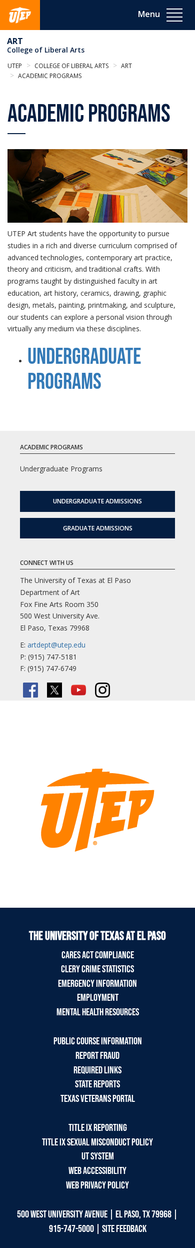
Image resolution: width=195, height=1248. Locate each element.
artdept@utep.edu (57, 645)
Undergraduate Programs (84, 369)
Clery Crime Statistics (97, 969)
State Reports (97, 1084)
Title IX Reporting (97, 1128)
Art (15, 41)
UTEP (15, 66)
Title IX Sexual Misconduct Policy (97, 1142)
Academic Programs (49, 76)
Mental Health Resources (97, 1012)
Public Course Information (98, 1041)
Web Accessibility (97, 1171)
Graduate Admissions (97, 528)
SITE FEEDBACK (124, 1229)
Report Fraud (98, 1056)
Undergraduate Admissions (97, 501)
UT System (98, 1156)
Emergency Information (97, 984)
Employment (97, 998)
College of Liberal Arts (45, 50)
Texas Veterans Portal (97, 1099)
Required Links (98, 1070)
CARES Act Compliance (98, 955)
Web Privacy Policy (97, 1185)
